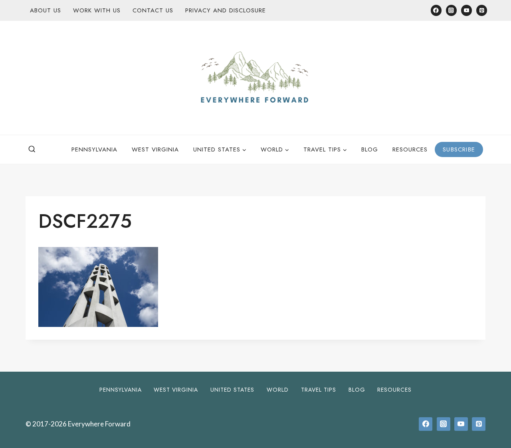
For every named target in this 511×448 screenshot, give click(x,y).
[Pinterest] (481, 10)
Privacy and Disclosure (225, 10)
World (278, 390)
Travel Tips (318, 390)
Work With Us (97, 10)
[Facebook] (436, 10)
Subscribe (459, 149)
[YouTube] (466, 10)
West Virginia (155, 149)
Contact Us (153, 10)
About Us (45, 10)
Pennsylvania (94, 149)
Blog (369, 149)
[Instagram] (451, 10)
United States (232, 390)
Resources (410, 149)
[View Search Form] (32, 149)
